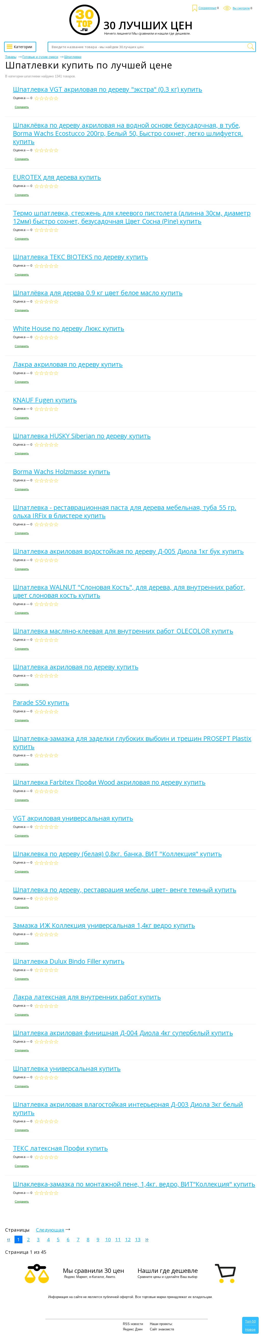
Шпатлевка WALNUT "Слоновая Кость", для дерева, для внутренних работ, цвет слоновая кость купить (129, 591)
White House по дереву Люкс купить (68, 328)
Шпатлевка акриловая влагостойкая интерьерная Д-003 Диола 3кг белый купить (128, 1108)
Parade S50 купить (41, 702)
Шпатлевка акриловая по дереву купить (75, 666)
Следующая (50, 1229)
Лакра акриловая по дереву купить (68, 364)
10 (108, 1239)
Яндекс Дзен (132, 1329)
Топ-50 (250, 1321)
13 (138, 1239)
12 (128, 1239)
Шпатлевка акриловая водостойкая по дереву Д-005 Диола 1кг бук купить (128, 551)
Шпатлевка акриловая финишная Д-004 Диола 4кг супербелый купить (123, 1032)
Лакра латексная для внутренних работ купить (87, 996)
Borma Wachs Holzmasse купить (61, 471)
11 (118, 1239)
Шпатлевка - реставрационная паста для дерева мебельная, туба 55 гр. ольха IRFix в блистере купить (124, 511)
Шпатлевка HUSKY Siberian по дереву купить (82, 435)
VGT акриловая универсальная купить (73, 818)
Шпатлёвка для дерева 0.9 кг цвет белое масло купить (97, 292)
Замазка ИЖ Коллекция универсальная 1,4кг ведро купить (104, 925)
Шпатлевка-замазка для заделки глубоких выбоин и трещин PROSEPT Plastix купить (132, 742)
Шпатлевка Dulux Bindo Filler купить (68, 961)
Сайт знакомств (162, 1329)
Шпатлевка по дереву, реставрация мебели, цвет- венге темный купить (124, 889)
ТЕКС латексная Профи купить (60, 1148)
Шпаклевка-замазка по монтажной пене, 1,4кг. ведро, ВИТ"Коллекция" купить (134, 1184)
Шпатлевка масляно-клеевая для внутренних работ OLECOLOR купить (123, 630)
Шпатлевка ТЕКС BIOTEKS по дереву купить (80, 256)
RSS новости (133, 1324)
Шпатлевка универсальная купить (67, 1068)
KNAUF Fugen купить (45, 400)
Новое (250, 1329)
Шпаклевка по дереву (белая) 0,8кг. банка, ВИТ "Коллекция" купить (117, 853)
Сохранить (22, 106)
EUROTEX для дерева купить (57, 177)
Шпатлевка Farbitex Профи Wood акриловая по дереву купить (109, 782)
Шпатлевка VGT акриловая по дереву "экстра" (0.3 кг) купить (107, 89)
